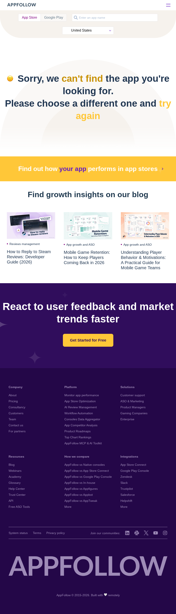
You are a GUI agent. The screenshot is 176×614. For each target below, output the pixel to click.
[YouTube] (155, 533)
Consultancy (17, 407)
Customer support (132, 395)
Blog (12, 464)
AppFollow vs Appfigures (81, 488)
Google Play (53, 17)
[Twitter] (146, 533)
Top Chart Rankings (77, 437)
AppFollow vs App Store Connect (86, 470)
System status (18, 533)
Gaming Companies (133, 413)
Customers (16, 413)
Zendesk (126, 476)
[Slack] (136, 533)
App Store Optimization (80, 401)
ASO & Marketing (132, 401)
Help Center (17, 488)
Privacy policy (55, 533)
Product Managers (133, 407)
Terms (37, 533)
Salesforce (127, 494)
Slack (124, 482)
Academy (15, 476)
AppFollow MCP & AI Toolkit (83, 443)
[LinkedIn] (127, 533)
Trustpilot (126, 488)
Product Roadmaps (77, 431)
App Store (29, 17)
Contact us (16, 425)
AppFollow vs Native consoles (84, 464)
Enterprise (127, 419)
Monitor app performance (81, 395)
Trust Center (17, 494)
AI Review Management (80, 407)
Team (12, 419)
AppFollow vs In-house (79, 482)
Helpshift (126, 500)
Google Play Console (134, 470)
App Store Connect (133, 464)
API (11, 500)
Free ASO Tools (19, 506)
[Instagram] (165, 533)
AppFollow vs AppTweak (80, 500)
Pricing (13, 401)
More (67, 506)
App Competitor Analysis (80, 425)
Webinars (15, 470)
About (13, 395)
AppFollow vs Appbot (78, 494)
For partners (17, 431)
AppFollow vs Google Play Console (88, 476)
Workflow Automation (78, 413)
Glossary (15, 482)
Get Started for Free (88, 340)
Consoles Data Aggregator (82, 419)
